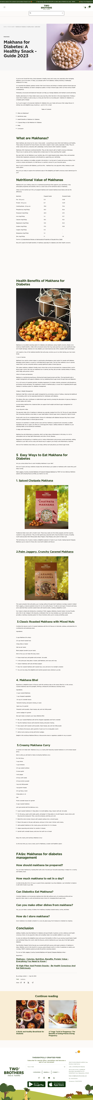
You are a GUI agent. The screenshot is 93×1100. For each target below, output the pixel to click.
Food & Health (11, 26)
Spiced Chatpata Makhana (36, 480)
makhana (6, 36)
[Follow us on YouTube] (48, 1077)
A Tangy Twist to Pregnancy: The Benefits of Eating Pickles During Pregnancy (62, 1033)
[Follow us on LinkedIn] (53, 1077)
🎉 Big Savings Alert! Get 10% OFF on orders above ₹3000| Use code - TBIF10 (48, 1)
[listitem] (24, 982)
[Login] (80, 7)
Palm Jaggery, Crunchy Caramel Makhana (46, 551)
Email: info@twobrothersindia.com (78, 1075)
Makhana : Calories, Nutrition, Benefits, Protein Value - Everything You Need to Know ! (42, 960)
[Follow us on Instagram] (44, 1077)
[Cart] (88, 7)
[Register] (64, 1066)
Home (5, 26)
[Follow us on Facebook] (39, 1077)
